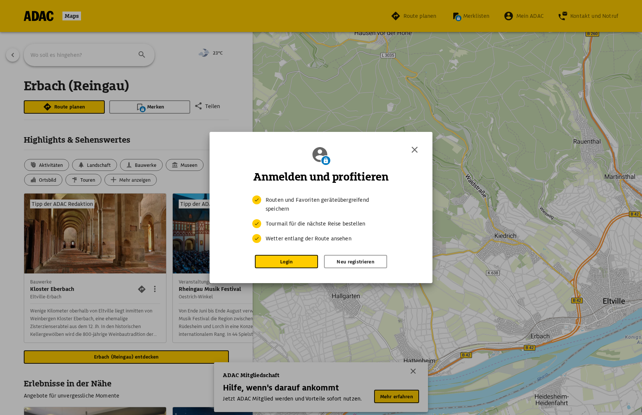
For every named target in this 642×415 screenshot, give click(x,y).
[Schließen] (415, 150)
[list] (321, 219)
